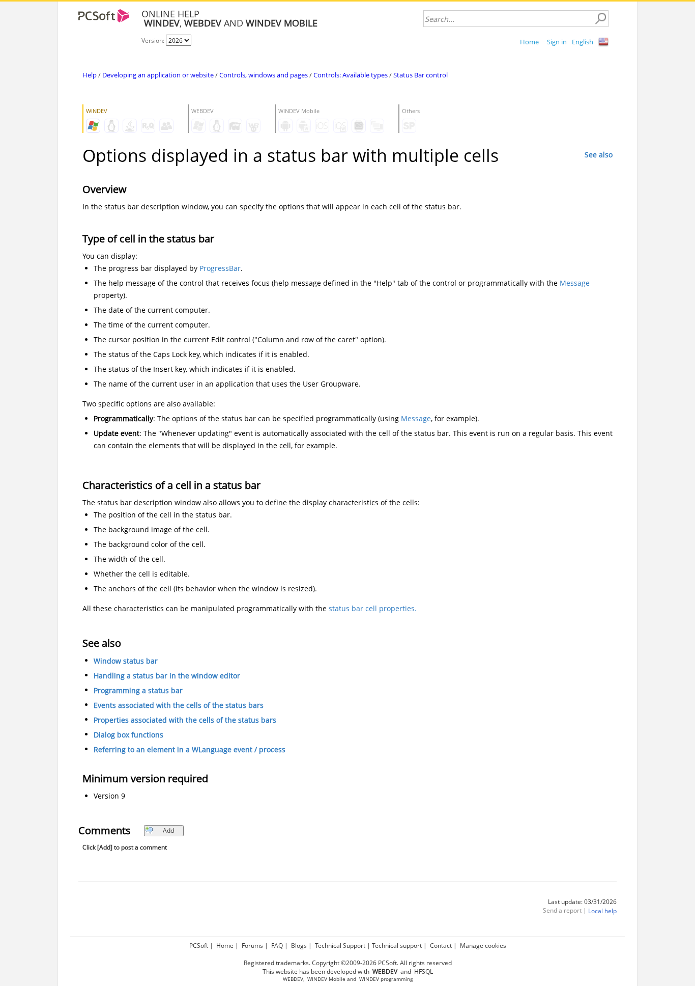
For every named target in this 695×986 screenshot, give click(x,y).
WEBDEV (293, 979)
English (582, 41)
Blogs (299, 945)
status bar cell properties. (373, 608)
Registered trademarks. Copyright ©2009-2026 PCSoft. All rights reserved (348, 962)
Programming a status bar (138, 690)
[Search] (600, 18)
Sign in (557, 41)
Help (89, 74)
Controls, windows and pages (263, 74)
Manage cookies (483, 945)
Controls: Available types (350, 74)
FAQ (277, 945)
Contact (441, 945)
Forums (252, 945)
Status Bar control (420, 74)
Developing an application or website (158, 74)
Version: (153, 40)
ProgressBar (220, 268)
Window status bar (126, 661)
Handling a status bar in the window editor (167, 675)
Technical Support (340, 945)
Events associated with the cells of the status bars (179, 705)
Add (168, 830)
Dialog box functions (128, 735)
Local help (602, 911)
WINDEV (369, 979)
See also (599, 154)
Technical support (397, 945)
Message (575, 283)
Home (529, 41)
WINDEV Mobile (326, 979)
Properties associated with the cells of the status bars (185, 720)
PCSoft (198, 945)
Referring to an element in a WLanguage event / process (189, 749)
